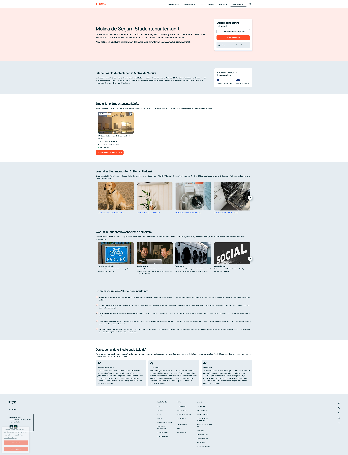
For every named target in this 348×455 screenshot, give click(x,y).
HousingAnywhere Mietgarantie (202, 419)
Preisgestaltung (182, 410)
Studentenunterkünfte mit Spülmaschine (226, 212)
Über (158, 406)
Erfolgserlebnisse (202, 434)
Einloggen (211, 4)
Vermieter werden (202, 414)
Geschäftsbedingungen (164, 422)
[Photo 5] (118, 132)
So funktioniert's (182, 406)
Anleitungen (200, 430)
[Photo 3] (115, 132)
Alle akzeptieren (16, 449)
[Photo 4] (116, 132)
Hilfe (201, 4)
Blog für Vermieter (202, 438)
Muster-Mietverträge (203, 446)
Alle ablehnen (16, 443)
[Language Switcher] (250, 4)
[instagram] (339, 423)
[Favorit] (131, 114)
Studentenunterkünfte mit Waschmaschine (188, 212)
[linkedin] (339, 413)
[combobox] (12, 409)
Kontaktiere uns (182, 432)
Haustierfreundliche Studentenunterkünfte (111, 212)
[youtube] (339, 418)
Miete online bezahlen (184, 414)
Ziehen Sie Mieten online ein (204, 425)
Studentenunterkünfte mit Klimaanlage (148, 212)
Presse (159, 414)
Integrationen (201, 442)
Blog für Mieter (181, 418)
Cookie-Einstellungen (10, 438)
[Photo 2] (114, 132)
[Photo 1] (113, 132)
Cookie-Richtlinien (162, 432)
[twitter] (339, 408)
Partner (159, 418)
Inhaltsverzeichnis (162, 436)
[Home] (101, 4)
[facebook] (339, 403)
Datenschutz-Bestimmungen (161, 427)
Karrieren (160, 410)
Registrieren (223, 4)
